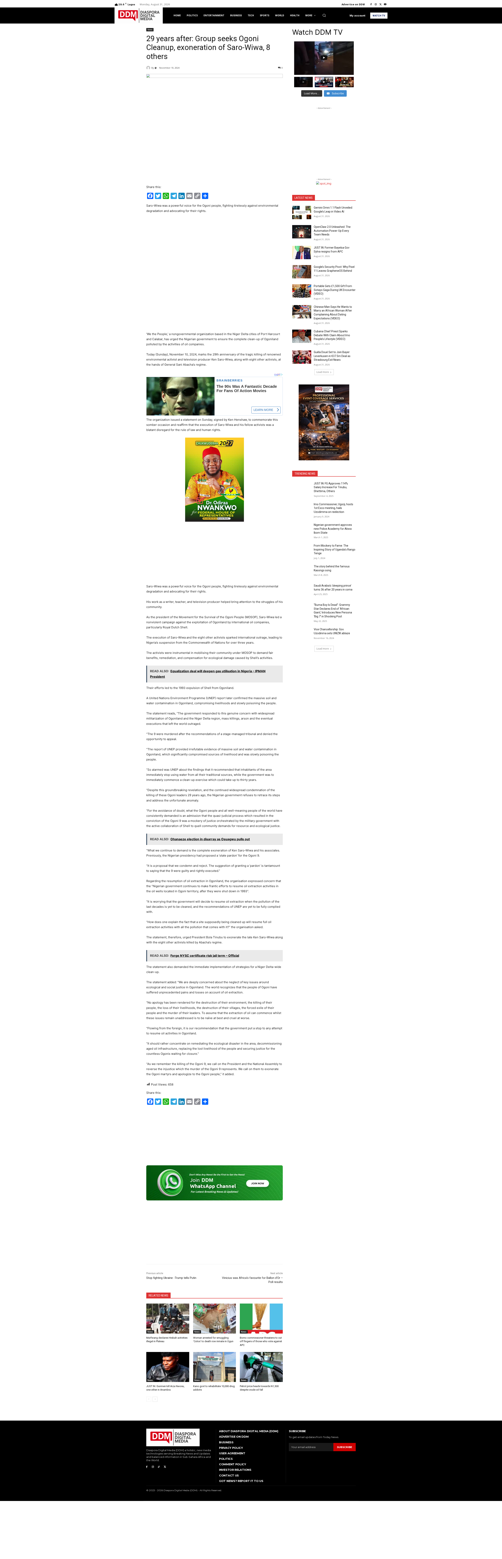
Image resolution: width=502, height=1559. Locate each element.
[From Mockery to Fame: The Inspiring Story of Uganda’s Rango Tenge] (301, 550)
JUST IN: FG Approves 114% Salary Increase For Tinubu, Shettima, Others (331, 487)
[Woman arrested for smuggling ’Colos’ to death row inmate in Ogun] (214, 1319)
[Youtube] (385, 4)
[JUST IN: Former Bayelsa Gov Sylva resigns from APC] (301, 252)
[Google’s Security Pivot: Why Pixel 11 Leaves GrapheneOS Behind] (301, 271)
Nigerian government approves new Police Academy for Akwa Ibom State (333, 528)
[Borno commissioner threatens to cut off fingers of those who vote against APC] (261, 1319)
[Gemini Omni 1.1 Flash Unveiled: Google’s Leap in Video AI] (301, 212)
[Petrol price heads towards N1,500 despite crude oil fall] (261, 1367)
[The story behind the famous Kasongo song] (301, 571)
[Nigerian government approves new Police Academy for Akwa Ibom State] (301, 529)
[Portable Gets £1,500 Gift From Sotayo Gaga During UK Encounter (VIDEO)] (301, 291)
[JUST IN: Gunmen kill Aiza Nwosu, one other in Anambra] (167, 1367)
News (149, 29)
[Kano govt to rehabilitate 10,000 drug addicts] (214, 1367)
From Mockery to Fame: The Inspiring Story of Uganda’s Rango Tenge (334, 549)
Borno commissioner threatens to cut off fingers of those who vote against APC (261, 1341)
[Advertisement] (214, 246)
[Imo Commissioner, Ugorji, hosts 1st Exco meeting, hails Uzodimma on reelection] (301, 509)
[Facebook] (371, 4)
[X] (380, 4)
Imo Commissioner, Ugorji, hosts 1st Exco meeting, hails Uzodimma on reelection (333, 508)
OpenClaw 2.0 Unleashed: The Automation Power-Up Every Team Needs (332, 230)
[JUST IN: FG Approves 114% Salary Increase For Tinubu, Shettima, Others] (301, 488)
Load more (322, 372)
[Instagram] (375, 4)
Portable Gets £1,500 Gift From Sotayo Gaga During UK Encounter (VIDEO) (335, 289)
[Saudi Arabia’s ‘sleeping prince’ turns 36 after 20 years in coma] (301, 590)
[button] (324, 15)
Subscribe (344, 1447)
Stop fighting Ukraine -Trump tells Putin (171, 1278)
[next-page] (155, 1399)
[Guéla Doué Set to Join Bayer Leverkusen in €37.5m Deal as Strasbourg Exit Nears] (301, 357)
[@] (148, 68)
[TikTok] (159, 1467)
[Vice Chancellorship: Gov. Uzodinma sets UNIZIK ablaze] (301, 634)
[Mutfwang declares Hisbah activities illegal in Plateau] (167, 1319)
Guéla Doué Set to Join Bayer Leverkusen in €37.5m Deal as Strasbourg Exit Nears (332, 356)
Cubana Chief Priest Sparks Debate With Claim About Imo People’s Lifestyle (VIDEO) (332, 335)
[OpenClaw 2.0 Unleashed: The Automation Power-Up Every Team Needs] (301, 231)
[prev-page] (148, 1399)
